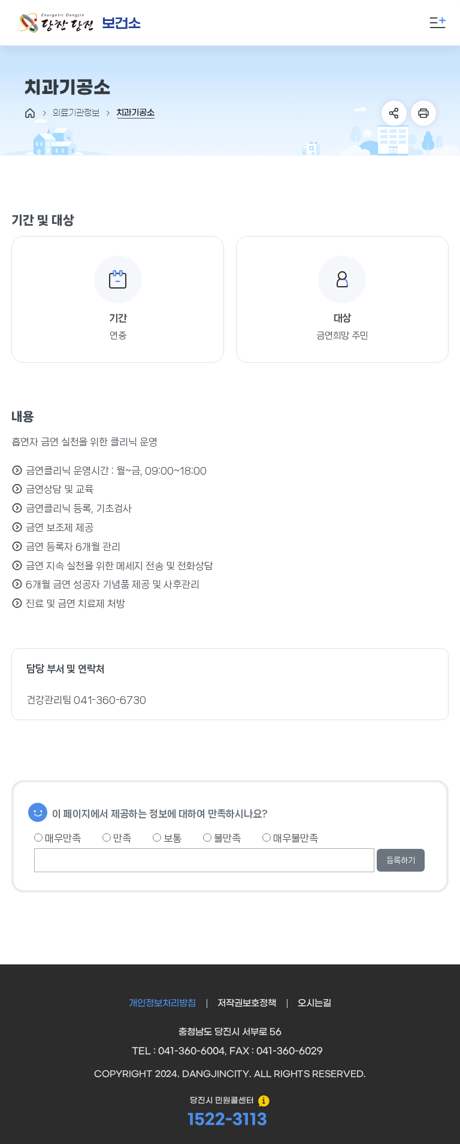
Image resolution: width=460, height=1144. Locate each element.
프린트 (423, 113)
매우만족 (62, 838)
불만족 (226, 838)
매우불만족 (294, 838)
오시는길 (314, 1003)
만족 (121, 838)
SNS (394, 113)
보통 (171, 838)
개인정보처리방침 (162, 1003)
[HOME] (30, 113)
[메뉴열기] (438, 23)
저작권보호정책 (246, 1003)
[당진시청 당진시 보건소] (79, 23)
